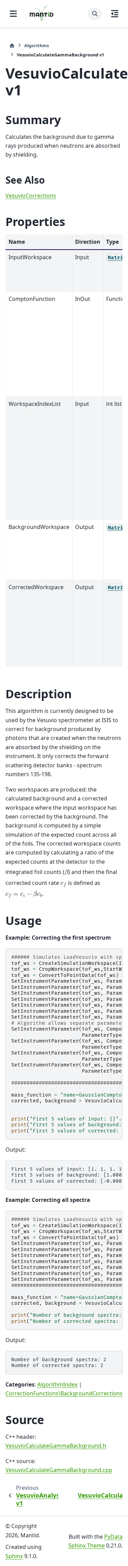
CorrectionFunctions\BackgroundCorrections (64, 1393)
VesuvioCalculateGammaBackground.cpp (58, 1470)
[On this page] (115, 13)
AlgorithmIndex (57, 1384)
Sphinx (14, 1556)
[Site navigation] (13, 13)
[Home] (12, 45)
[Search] (94, 13)
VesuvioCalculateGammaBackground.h (55, 1445)
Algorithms (36, 45)
